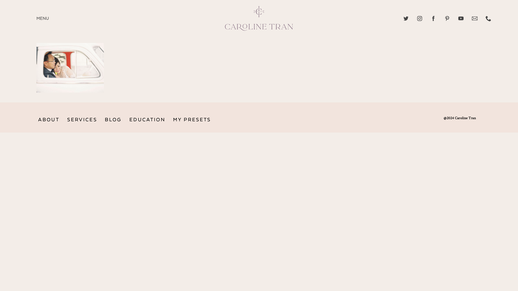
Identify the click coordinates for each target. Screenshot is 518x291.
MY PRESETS (192, 120)
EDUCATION (147, 120)
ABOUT (48, 120)
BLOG (113, 120)
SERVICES (82, 120)
